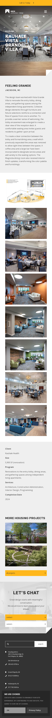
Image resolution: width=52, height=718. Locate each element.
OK (8, 710)
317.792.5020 (12, 687)
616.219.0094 (12, 676)
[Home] (14, 11)
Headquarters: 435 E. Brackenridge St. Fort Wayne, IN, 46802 (16, 656)
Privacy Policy (35, 710)
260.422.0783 (12, 664)
